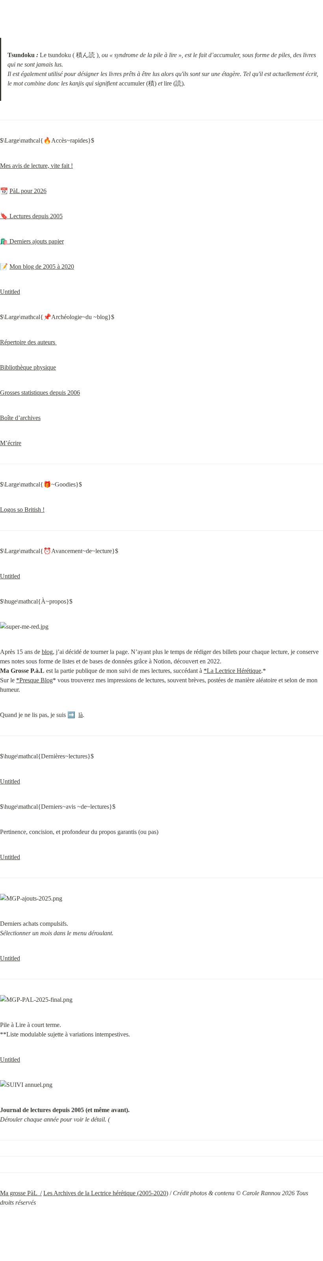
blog (47, 651)
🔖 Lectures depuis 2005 (31, 216)
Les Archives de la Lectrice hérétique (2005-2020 (104, 1193)
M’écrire (10, 443)
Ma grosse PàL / (21, 1193)
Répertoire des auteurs (28, 342)
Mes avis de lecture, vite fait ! (36, 165)
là (80, 714)
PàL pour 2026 (27, 191)
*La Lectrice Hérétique (232, 670)
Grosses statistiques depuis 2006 (40, 392)
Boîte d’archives (20, 417)
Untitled (10, 291)
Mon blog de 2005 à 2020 (41, 266)
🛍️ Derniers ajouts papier (32, 241)
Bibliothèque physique (28, 367)
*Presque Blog (34, 680)
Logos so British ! (22, 509)
